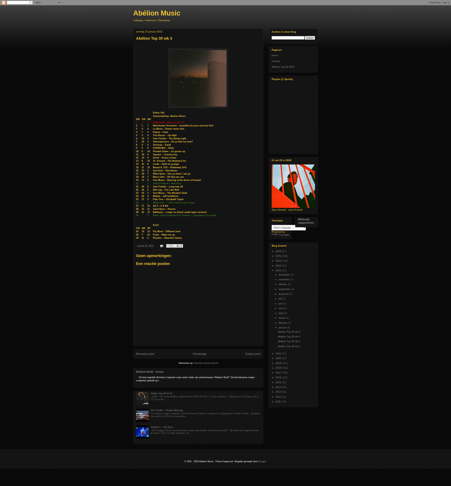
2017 (279, 372)
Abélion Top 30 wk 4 (289, 331)
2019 (279, 363)
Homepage (200, 353)
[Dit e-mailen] (168, 246)
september (285, 289)
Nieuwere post (145, 353)
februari (283, 322)
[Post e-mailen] (161, 245)
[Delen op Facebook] (178, 246)
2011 (279, 401)
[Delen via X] (174, 246)
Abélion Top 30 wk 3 (289, 336)
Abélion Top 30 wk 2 (289, 341)
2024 (279, 260)
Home (275, 55)
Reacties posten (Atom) (206, 363)
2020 (279, 358)
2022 (279, 270)
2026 (279, 251)
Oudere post (252, 353)
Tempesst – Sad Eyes (161, 427)
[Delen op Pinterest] (181, 246)
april (281, 313)
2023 (279, 265)
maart (282, 317)
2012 (279, 396)
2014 (279, 387)
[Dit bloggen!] (171, 246)
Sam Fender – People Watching (166, 410)
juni (281, 303)
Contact (276, 61)
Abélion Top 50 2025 (283, 66)
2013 (279, 391)
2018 (279, 367)
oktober (283, 284)
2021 (279, 353)
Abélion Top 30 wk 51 (161, 393)
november (285, 279)
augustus (284, 293)
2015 (279, 382)
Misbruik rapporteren (306, 221)
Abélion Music (156, 13)
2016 (279, 377)
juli (280, 298)
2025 (279, 256)
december (285, 274)
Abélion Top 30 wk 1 (289, 346)
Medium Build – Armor (150, 371)
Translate (284, 234)
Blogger (262, 461)
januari (283, 327)
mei (281, 308)
